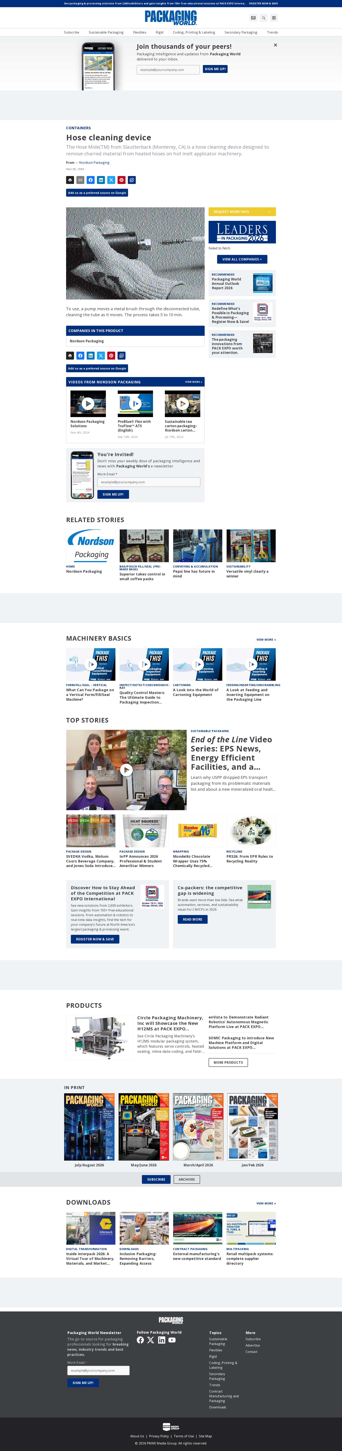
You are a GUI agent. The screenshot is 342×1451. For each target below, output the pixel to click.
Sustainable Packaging (210, 731)
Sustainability (238, 566)
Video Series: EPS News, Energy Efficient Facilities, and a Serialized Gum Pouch (231, 753)
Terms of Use (184, 1436)
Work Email (107, 474)
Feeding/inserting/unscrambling (253, 685)
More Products (228, 1062)
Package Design (78, 851)
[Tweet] (111, 180)
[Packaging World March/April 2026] (198, 1127)
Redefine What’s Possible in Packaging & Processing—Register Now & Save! (230, 315)
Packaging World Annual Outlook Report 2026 (226, 283)
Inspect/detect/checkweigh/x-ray (144, 686)
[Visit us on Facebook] (140, 1339)
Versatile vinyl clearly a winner (247, 573)
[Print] (70, 180)
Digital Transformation (86, 1249)
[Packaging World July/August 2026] (89, 1127)
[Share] (91, 180)
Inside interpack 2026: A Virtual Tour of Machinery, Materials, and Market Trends (90, 1259)
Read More (192, 919)
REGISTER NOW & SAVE (95, 939)
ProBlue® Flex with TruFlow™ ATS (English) (134, 426)
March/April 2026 (198, 1165)
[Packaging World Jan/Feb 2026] (252, 1127)
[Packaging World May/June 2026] (144, 1127)
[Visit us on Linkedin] (161, 1339)
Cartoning (182, 685)
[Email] (80, 180)
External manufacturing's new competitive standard (197, 1256)
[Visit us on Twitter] (151, 1339)
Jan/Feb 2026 (253, 1165)
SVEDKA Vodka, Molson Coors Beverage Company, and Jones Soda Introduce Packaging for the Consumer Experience (90, 861)
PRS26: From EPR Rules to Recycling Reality (249, 858)
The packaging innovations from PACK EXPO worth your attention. (227, 346)
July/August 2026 (89, 1165)
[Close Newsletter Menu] (275, 44)
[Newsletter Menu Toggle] (253, 18)
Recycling (234, 851)
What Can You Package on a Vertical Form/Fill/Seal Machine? (90, 695)
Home (70, 566)
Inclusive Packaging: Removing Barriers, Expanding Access (138, 1259)
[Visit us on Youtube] (172, 1339)
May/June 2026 (144, 1165)
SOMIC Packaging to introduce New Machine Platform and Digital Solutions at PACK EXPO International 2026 (241, 1043)
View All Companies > (242, 259)
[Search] (264, 18)
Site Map (205, 1436)
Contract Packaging (190, 1249)
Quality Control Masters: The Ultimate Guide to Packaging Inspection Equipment (142, 697)
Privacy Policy (159, 1436)
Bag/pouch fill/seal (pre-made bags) (140, 568)
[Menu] (274, 18)
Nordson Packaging (94, 162)
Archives (187, 1179)
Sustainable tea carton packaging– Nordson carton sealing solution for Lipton (182, 426)
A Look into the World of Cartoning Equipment (195, 692)
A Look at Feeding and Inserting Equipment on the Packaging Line (248, 695)
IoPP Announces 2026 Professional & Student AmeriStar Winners (141, 861)
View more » (193, 382)
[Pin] (121, 180)
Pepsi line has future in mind (194, 573)
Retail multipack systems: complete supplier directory (249, 1259)
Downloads (129, 1249)
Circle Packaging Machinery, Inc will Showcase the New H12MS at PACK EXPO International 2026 (170, 1023)
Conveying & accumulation (195, 566)
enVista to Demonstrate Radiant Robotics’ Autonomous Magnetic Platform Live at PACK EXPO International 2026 (239, 1022)
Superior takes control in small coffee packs (142, 576)
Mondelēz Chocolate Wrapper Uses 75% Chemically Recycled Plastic (191, 861)
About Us (137, 1436)
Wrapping (181, 851)
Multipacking (237, 1249)
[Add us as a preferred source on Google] (132, 180)
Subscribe (156, 1179)
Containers (78, 127)
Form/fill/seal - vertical (86, 685)
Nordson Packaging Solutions (87, 423)
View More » (266, 639)
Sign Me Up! (215, 69)
